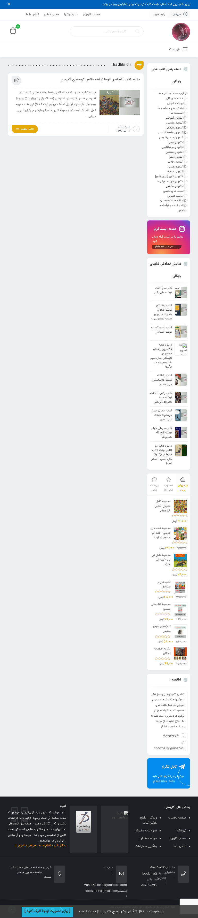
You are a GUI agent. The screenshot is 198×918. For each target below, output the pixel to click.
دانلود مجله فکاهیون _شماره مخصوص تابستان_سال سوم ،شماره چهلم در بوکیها (161, 356)
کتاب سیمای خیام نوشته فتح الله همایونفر (161, 432)
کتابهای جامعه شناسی (171, 133)
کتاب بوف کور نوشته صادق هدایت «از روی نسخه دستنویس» (161, 312)
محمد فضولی (175, 196)
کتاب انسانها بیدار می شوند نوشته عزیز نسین (161, 415)
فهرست (175, 49)
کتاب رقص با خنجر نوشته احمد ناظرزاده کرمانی (161, 397)
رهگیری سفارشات (146, 846)
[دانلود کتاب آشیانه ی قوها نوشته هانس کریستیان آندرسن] (120, 102)
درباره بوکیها (71, 14)
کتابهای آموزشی (174, 118)
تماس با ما (32, 14)
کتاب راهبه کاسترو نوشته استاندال (161, 329)
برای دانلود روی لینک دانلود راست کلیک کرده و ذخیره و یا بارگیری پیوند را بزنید (146, 4)
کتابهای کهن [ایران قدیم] (169, 176)
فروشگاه (181, 830)
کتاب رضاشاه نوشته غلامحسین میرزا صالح (162, 380)
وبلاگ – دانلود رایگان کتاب (148, 820)
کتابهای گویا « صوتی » (170, 181)
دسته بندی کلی (174, 98)
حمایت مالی (51, 14)
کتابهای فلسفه (175, 171)
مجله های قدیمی (173, 191)
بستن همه (165, 93)
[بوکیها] (181, 32)
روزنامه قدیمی (175, 103)
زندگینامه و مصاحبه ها (170, 108)
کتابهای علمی (175, 166)
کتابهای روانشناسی (172, 147)
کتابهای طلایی (175, 162)
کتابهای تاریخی (174, 128)
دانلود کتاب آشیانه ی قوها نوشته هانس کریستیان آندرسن (100, 79)
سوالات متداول (147, 838)
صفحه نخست (177, 817)
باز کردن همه (180, 93)
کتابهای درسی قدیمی (171, 137)
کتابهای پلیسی (175, 123)
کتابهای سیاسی (174, 152)
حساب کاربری (91, 14)
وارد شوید (159, 14)
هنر (181, 210)
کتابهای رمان (176, 142)
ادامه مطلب (27, 129)
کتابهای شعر (176, 157)
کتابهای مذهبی (174, 186)
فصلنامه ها (176, 113)
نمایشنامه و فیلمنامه (171, 205)
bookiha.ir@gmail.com (169, 748)
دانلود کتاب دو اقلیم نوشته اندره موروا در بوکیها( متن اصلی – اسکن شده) (161, 455)
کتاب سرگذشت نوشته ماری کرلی (162, 290)
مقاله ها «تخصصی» (171, 200)
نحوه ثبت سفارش (146, 830)
